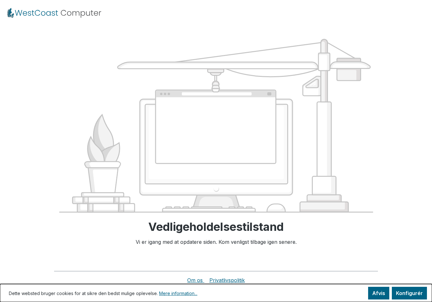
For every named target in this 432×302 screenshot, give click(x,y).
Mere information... (178, 293)
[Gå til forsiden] (53, 13)
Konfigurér (409, 293)
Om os (195, 280)
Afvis (378, 293)
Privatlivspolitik (227, 280)
